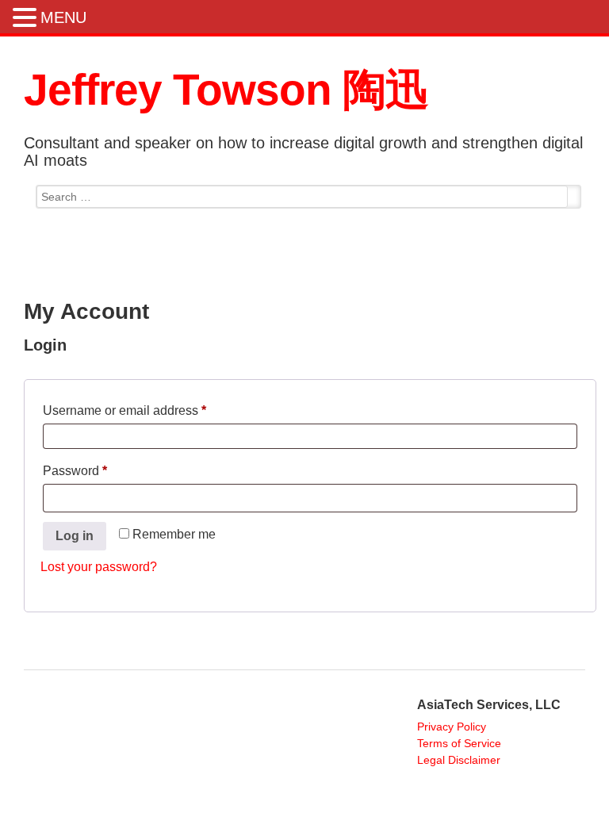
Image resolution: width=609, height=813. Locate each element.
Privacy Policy (451, 726)
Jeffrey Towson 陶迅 (226, 89)
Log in (75, 536)
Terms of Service (459, 743)
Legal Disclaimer (458, 760)
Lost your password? (98, 566)
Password (101, 467)
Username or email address (150, 407)
